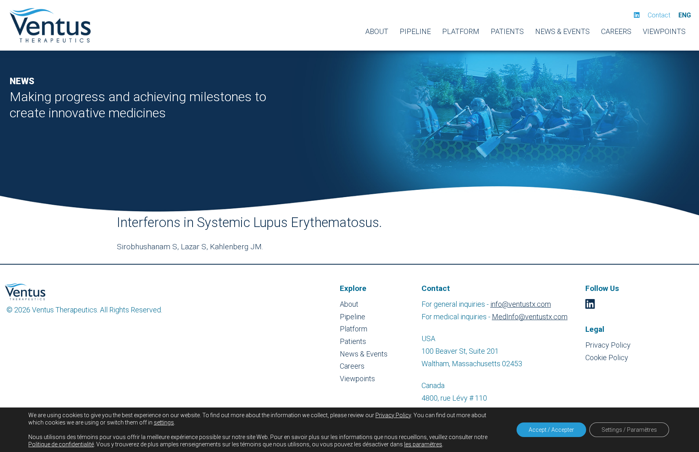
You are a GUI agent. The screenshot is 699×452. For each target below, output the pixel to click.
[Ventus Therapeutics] (50, 25)
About (376, 31)
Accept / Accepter (551, 430)
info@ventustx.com (520, 304)
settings (164, 422)
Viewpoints (664, 31)
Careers (616, 31)
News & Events (562, 31)
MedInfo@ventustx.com (530, 316)
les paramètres (423, 444)
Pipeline (415, 31)
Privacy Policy (608, 345)
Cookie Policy (606, 357)
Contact (659, 15)
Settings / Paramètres (629, 430)
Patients (507, 31)
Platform (460, 31)
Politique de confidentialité (61, 444)
